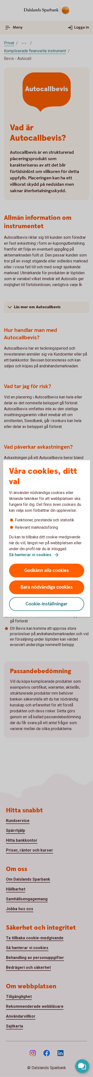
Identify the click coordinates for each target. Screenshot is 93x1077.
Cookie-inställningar (46, 604)
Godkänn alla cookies (46, 570)
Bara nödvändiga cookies (47, 587)
